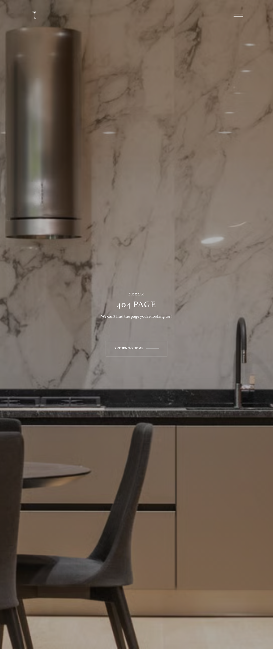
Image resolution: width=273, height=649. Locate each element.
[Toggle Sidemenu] (238, 15)
